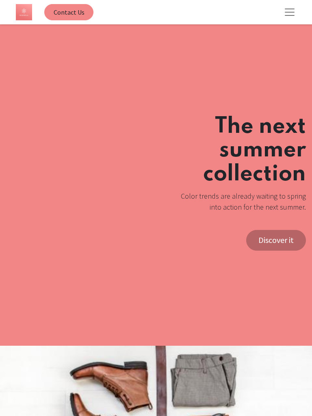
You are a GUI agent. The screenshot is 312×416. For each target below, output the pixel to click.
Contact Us (69, 12)
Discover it (276, 240)
